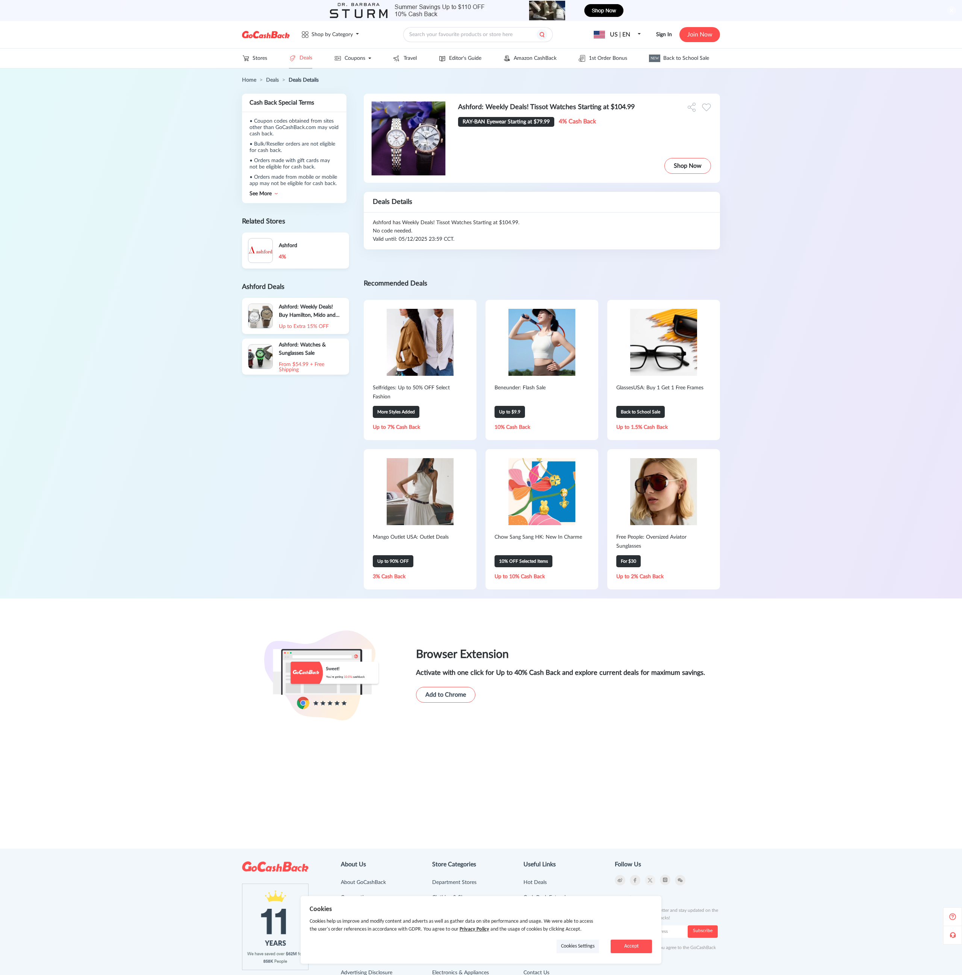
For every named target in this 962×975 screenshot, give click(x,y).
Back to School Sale (679, 58)
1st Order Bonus (608, 58)
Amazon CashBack (535, 58)
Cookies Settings (577, 946)
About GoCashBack (363, 882)
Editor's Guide (465, 58)
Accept (631, 946)
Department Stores (454, 882)
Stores (260, 58)
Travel (410, 58)
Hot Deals (535, 882)
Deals (305, 58)
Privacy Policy (474, 929)
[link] (249, 80)
